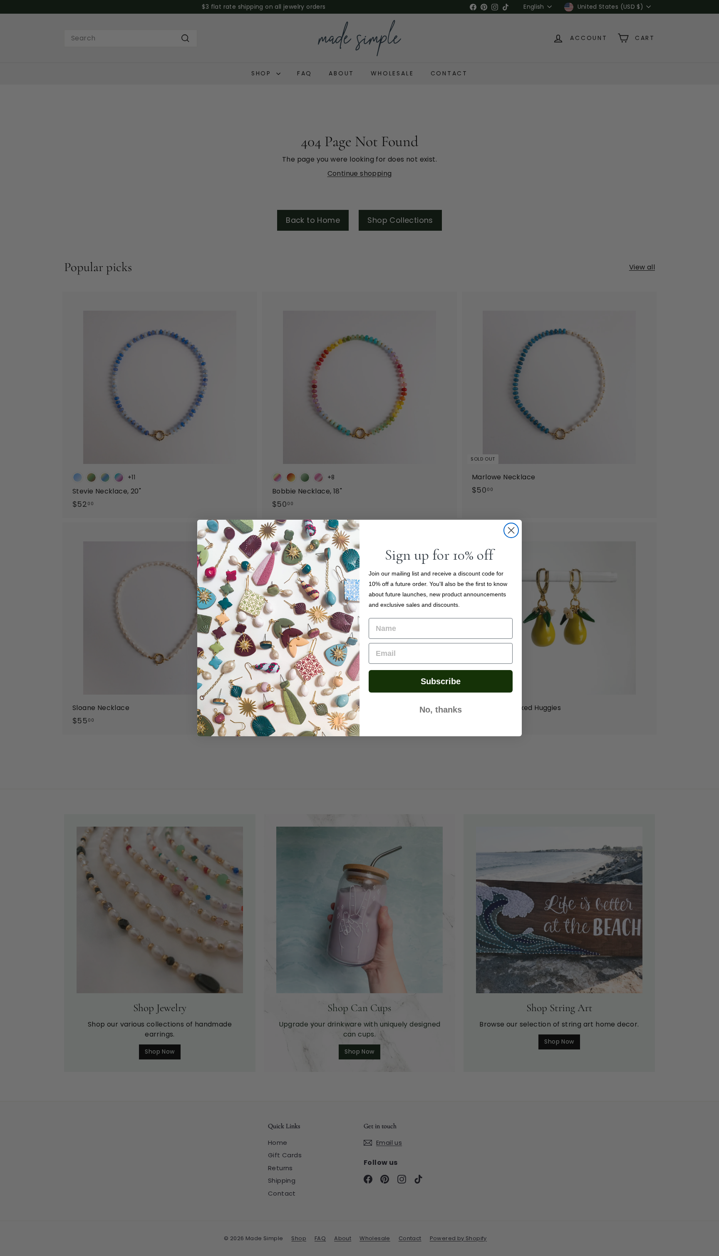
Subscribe (441, 681)
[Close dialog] (511, 530)
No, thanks (440, 709)
